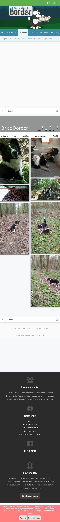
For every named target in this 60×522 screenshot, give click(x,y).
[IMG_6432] (45, 157)
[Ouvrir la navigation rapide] (57, 111)
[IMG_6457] (45, 189)
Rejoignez (22, 396)
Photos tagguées (40, 136)
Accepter (23, 518)
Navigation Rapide (34, 434)
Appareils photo (34, 38)
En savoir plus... (34, 518)
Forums (11, 32)
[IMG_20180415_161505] (45, 227)
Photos (15, 136)
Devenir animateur (30, 427)
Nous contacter (18, 328)
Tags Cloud (47, 38)
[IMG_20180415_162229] (14, 228)
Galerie (23, 32)
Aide (29, 328)
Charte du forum (41, 328)
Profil (55, 136)
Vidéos (26, 136)
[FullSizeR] (14, 161)
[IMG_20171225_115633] (14, 193)
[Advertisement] (30, 75)
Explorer (6, 38)
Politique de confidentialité (28, 335)
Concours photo (38, 32)
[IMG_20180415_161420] (45, 281)
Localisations (20, 38)
